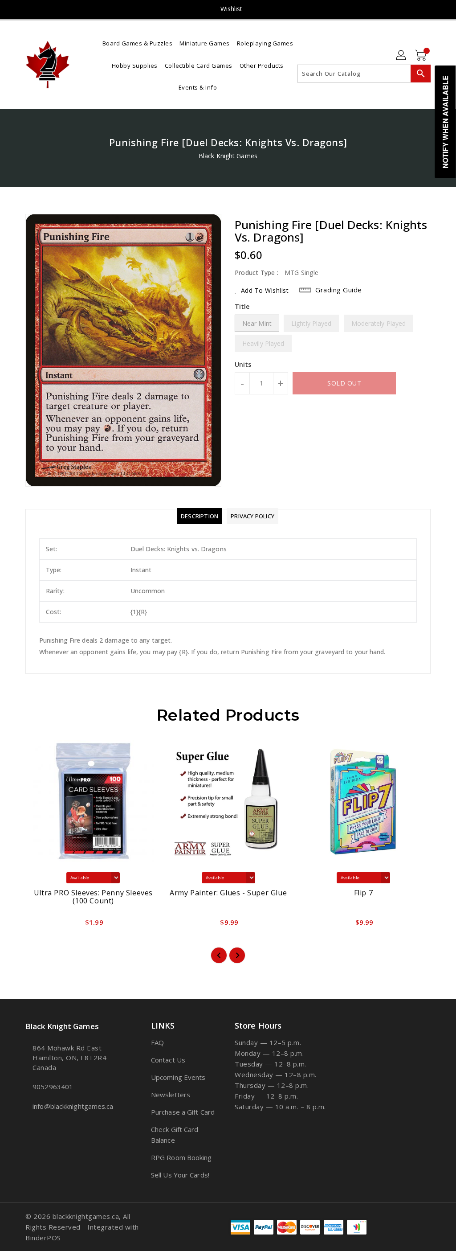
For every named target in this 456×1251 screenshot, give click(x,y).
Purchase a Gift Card (183, 1111)
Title (242, 306)
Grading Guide (338, 289)
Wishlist (231, 8)
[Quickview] (42, 925)
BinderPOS (43, 1237)
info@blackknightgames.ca (72, 1106)
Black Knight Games (228, 156)
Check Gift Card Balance (175, 1134)
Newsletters (170, 1094)
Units (243, 364)
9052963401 (53, 1086)
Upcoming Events (178, 1077)
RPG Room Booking (181, 1157)
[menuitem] (137, 42)
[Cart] (422, 56)
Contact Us (168, 1059)
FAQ (157, 1042)
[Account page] (402, 56)
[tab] (199, 516)
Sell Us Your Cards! (180, 1174)
